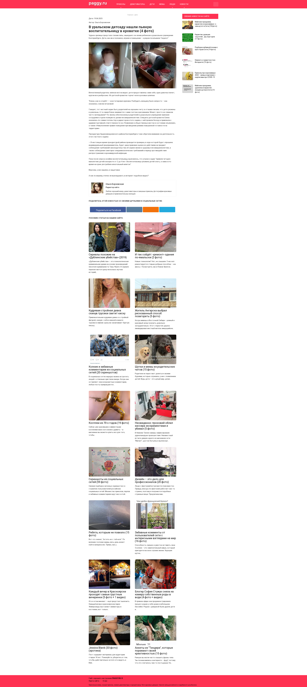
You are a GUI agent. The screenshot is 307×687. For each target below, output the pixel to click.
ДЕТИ (152, 4)
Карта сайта (94, 681)
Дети (136, 15)
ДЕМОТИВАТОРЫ (137, 4)
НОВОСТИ (184, 4)
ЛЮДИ (172, 4)
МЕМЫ (162, 4)
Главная (130, 15)
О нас (105, 681)
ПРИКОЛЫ (120, 4)
